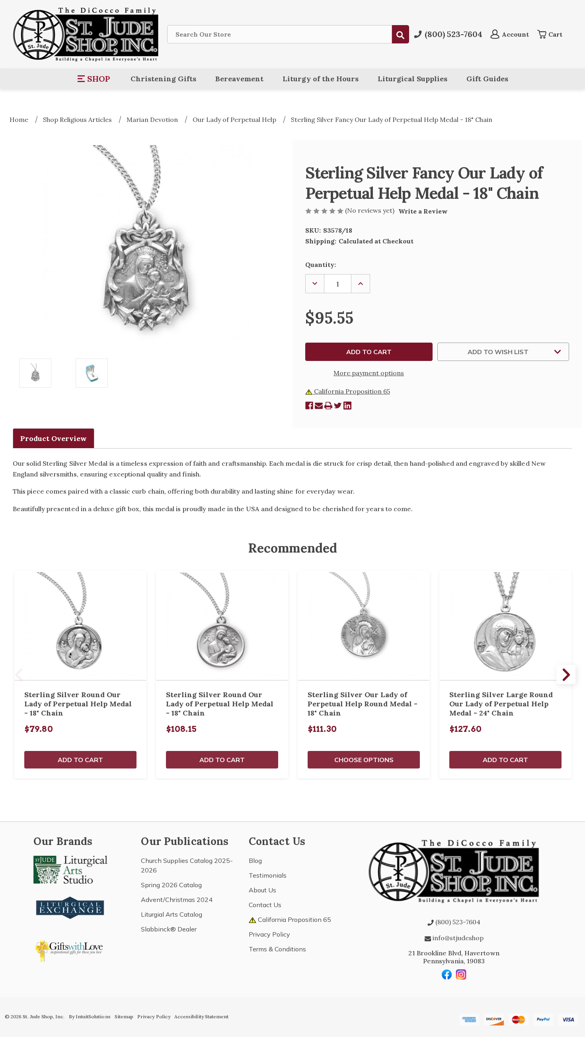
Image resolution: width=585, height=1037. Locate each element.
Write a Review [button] (423, 211)
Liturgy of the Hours (321, 78)
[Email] (319, 405)
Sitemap (124, 1016)
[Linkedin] (347, 405)
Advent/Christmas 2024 (177, 900)
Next (565, 674)
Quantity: (320, 265)
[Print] (328, 405)
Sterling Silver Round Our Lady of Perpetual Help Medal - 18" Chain (78, 703)
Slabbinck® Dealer (169, 929)
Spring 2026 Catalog (171, 885)
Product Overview (53, 438)
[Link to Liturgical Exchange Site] (70, 907)
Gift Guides (487, 78)
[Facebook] (309, 405)
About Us (262, 890)
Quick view (80, 625)
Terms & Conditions (277, 949)
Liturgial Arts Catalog (171, 914)
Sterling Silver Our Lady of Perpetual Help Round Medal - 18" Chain (362, 703)
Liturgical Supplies (412, 78)
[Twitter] (338, 405)
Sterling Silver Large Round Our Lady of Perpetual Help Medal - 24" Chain (501, 703)
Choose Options (364, 760)
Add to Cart (80, 760)
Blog (255, 860)
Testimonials (268, 875)
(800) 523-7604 (457, 922)
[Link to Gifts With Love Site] (70, 949)
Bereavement (239, 78)
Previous (19, 674)
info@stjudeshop (457, 938)
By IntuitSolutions (90, 1016)
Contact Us (265, 905)
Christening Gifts (163, 78)
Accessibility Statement (201, 1016)
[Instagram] (461, 974)
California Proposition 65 (351, 391)
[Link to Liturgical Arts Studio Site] (70, 869)
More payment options (368, 373)
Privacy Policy (269, 934)
